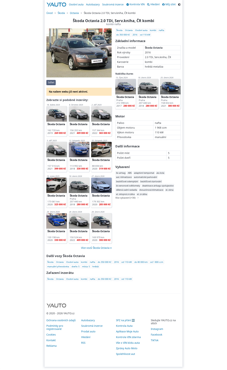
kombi (153, 30)
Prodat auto (88, 331)
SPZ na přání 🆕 (125, 320)
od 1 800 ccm (156, 262)
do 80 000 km (141, 262)
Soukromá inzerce (113, 4)
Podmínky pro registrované (54, 327)
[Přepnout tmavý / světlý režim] (179, 4)
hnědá (95, 266)
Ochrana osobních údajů (61, 320)
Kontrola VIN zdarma (128, 337)
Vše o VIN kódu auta (128, 342)
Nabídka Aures (124, 73)
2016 (135, 34)
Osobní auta (76, 4)
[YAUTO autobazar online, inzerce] (56, 4)
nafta (161, 30)
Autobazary (93, 4)
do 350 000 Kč (123, 34)
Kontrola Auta (124, 326)
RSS (83, 342)
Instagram (157, 329)
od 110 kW (145, 34)
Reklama (51, 346)
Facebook (156, 334)
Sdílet (51, 82)
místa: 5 (86, 266)
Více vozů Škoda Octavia (95, 248)
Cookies (51, 334)
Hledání (85, 337)
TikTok (154, 340)
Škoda (61, 13)
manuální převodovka (58, 266)
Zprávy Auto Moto (126, 348)
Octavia (74, 13)
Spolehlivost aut (125, 354)
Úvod (49, 13)
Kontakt (51, 340)
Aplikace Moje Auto (127, 331)
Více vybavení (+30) (125, 197)
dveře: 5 (75, 266)
